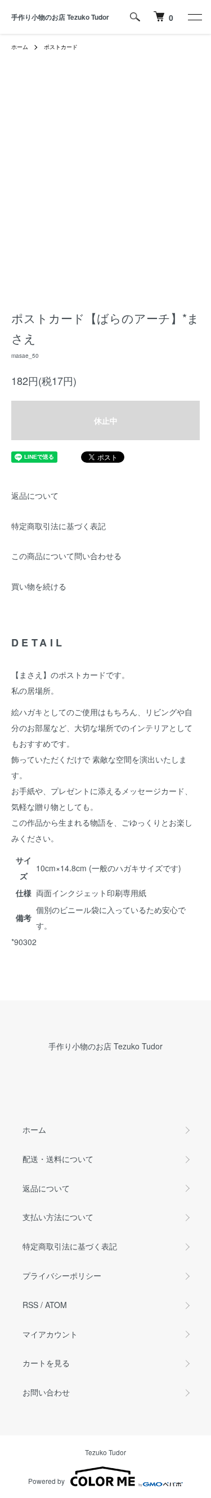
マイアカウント (50, 1334)
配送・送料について (58, 1158)
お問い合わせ (46, 1392)
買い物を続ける (38, 586)
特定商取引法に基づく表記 (58, 525)
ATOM (56, 1304)
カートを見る (46, 1362)
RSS (30, 1304)
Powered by (46, 1481)
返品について (35, 495)
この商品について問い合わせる (66, 555)
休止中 (106, 420)
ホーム (19, 47)
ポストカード (61, 47)
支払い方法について (58, 1216)
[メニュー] (194, 17)
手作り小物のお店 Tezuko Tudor (60, 17)
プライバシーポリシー (62, 1275)
